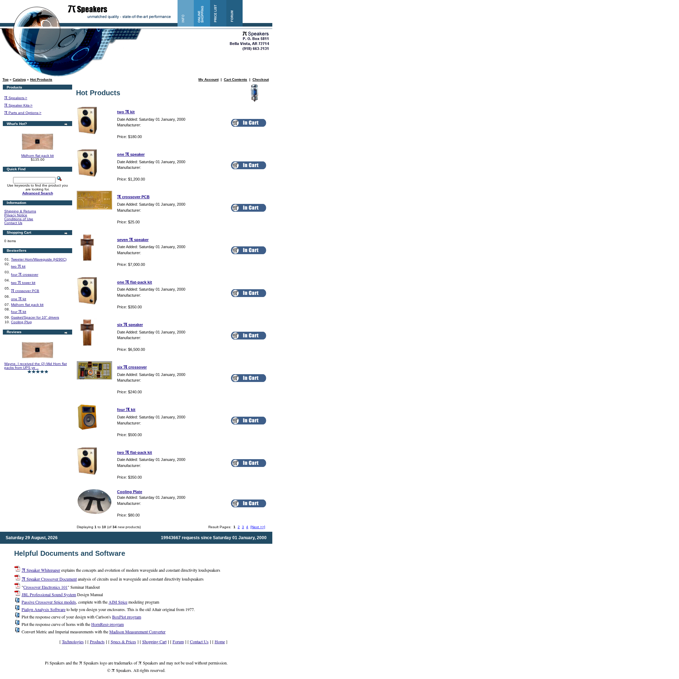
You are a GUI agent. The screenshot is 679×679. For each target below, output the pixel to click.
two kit (18, 266)
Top (5, 79)
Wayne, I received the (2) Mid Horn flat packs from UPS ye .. (35, 366)
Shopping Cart (154, 641)
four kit (18, 312)
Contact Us (13, 223)
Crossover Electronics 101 (45, 587)
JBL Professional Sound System (49, 594)
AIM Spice (118, 602)
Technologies (73, 641)
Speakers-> (15, 98)
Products (97, 641)
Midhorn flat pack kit (37, 156)
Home (220, 641)
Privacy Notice (15, 215)
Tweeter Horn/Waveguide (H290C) (38, 259)
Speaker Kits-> (18, 105)
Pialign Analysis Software (43, 609)
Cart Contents (235, 79)
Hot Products (41, 79)
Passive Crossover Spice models (49, 602)
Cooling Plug (21, 322)
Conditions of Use (18, 219)
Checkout (261, 79)
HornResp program (107, 624)
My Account (208, 79)
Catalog (19, 79)
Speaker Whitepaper (41, 570)
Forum (178, 641)
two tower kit (23, 283)
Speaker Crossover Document (49, 579)
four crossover (24, 274)
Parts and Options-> (22, 113)
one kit (18, 299)
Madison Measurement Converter (137, 631)
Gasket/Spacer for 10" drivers (35, 317)
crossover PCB (25, 291)
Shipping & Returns (20, 211)
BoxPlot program (126, 617)
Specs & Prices (123, 641)
